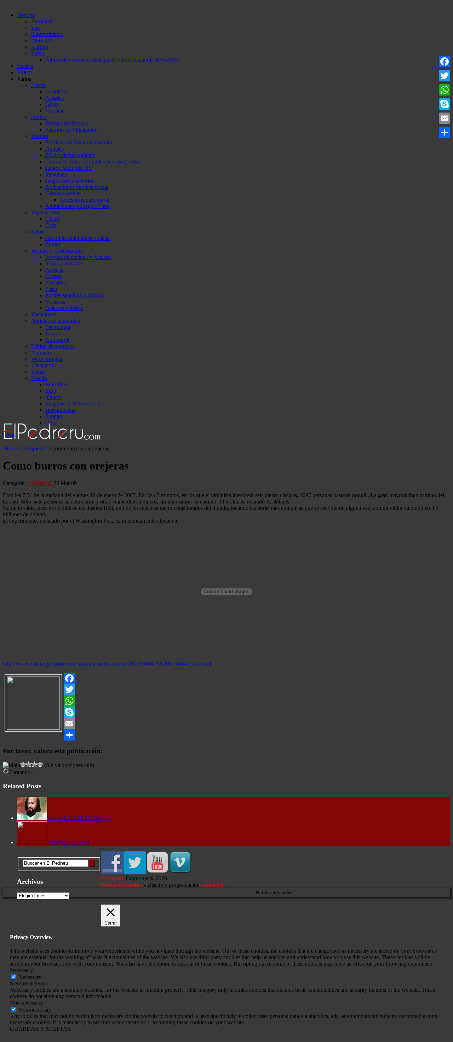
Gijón (51, 104)
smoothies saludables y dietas (77, 238)
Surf (36, 28)
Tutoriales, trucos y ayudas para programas (93, 162)
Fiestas (38, 85)
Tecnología (57, 327)
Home (10, 448)
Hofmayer (212, 885)
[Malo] (11, 765)
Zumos (53, 244)
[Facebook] (226, 678)
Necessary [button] (21, 970)
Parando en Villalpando (71, 130)
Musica (25, 66)
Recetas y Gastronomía (57, 251)
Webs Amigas (46, 359)
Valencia (54, 111)
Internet (39, 136)
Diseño (39, 378)
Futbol (38, 53)
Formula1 (42, 21)
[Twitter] (226, 689)
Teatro (52, 219)
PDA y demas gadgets (70, 155)
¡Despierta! (43, 365)
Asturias (54, 98)
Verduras (55, 302)
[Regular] (23, 764)
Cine (50, 225)
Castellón (55, 91)
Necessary (29, 977)
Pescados (55, 283)
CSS (50, 423)
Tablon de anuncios (53, 346)
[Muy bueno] (34, 764)
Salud (37, 232)
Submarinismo (47, 34)
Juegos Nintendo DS (68, 168)
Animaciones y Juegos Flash (77, 206)
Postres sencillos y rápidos (74, 295)
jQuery (53, 397)
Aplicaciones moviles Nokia (76, 187)
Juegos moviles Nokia (69, 181)
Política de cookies (122, 885)
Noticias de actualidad (55, 321)
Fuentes (54, 416)
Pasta (51, 289)
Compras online (63, 193)
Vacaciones (43, 314)
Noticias (54, 149)
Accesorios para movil (84, 200)
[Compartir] (226, 735)
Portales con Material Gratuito (78, 142)
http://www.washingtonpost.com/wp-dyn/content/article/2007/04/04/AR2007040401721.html (107, 664)
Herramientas (60, 410)
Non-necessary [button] (26, 1003)
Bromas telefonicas (66, 123)
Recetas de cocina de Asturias (78, 257)
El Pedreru (113, 878)
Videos (25, 72)
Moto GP (41, 41)
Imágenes (56, 174)
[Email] (226, 723)
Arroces (54, 270)
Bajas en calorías (64, 308)
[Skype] (226, 712)
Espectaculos (45, 212)
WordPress (57, 384)
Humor (39, 117)
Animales (41, 353)
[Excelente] (40, 764)
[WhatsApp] (226, 701)
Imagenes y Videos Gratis (74, 404)
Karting (39, 47)
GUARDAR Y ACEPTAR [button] (40, 1029)
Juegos (53, 333)
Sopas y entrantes (64, 263)
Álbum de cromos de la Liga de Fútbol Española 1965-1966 (112, 60)
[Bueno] (28, 764)
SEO (50, 391)
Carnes (53, 276)
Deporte (26, 15)
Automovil (57, 340)
